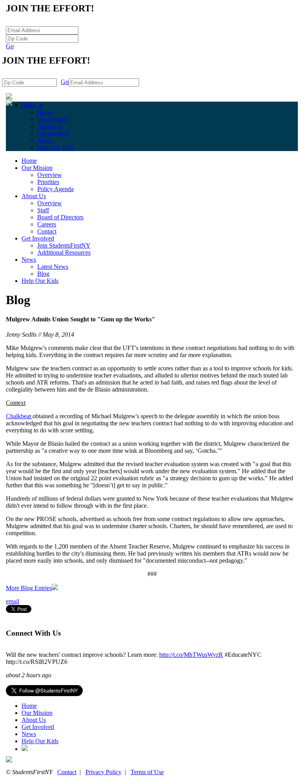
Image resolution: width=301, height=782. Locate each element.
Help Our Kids (55, 147)
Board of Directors (60, 217)
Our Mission (52, 119)
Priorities (48, 182)
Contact (46, 231)
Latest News (52, 266)
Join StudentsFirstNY (64, 245)
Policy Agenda (55, 189)
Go (10, 46)
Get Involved (53, 133)
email (12, 601)
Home (45, 112)
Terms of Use (147, 772)
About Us (49, 126)
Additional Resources (64, 252)
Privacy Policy (103, 772)
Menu (33, 105)
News (44, 140)
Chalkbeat (19, 416)
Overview (49, 174)
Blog (43, 273)
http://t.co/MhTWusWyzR (191, 654)
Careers (46, 224)
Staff (43, 210)
